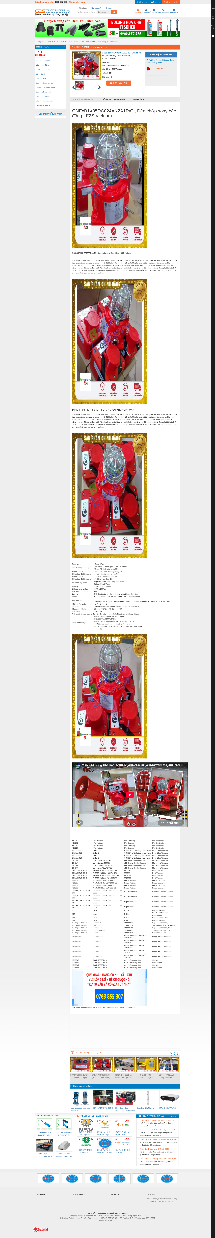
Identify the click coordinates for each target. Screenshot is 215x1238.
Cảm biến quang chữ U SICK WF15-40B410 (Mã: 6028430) (64, 1134)
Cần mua (146, 13)
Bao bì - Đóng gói (43, 60)
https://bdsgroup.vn (104, 1224)
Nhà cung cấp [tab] (96, 8)
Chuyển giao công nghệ (45, 87)
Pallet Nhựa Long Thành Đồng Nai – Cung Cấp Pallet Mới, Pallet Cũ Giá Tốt (44, 1155)
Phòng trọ (91, 1224)
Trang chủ (41, 42)
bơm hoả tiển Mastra (145, 1108)
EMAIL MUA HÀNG (119, 83)
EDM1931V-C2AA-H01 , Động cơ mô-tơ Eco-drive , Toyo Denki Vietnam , (167, 1076)
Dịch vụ (154, 13)
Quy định (213, 17)
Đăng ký (156, 2)
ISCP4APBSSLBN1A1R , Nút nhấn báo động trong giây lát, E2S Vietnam (79, 1076)
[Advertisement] (125, 1031)
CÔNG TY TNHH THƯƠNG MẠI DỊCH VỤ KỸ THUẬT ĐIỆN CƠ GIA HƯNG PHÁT (85, 1151)
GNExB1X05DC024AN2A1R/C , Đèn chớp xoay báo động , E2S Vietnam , (90, 42)
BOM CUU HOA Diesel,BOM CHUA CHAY (125, 1109)
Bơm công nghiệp (43, 69)
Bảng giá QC (213, 27)
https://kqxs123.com (120, 1224)
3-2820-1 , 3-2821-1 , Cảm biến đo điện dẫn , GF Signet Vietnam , (123, 1076)
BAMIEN (41, 1194)
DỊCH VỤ (150, 1194)
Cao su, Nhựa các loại (44, 83)
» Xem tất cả (172, 1116)
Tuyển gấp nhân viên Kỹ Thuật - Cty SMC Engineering (159, 1139)
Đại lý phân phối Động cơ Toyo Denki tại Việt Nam (160, 61)
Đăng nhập (143, 2)
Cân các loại (41, 78)
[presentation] (171, 1054)
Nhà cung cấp (163, 13)
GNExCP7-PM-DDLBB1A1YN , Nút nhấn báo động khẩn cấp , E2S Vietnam (145, 1076)
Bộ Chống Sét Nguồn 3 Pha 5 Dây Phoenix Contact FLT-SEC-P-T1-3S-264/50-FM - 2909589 (64, 1155)
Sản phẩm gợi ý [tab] (140, 99)
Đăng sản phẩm (172, 2)
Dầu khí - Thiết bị (43, 96)
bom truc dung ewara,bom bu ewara (81, 1109)
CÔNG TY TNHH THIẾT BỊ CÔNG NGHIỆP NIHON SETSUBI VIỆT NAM (85, 1133)
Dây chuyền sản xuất (44, 101)
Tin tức (213, 8)
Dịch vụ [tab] (109, 8)
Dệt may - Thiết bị (43, 105)
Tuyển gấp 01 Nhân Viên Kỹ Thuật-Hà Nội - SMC (157, 1120)
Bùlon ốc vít (40, 74)
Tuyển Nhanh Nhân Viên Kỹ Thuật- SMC (154, 1149)
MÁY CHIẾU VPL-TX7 (168, 1108)
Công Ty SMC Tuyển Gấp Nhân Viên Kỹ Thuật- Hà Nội (159, 1159)
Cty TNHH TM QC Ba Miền (122, 1151)
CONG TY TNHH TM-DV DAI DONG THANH (104, 1151)
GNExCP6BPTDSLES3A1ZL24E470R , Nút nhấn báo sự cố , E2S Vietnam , (101, 1076)
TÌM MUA (114, 1194)
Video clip (174, 13)
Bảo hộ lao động (42, 65)
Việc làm (137, 13)
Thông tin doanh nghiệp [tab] (113, 99)
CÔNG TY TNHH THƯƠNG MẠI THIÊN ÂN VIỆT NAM (103, 1133)
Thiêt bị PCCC (52, 42)
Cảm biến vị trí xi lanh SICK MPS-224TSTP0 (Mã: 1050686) (44, 1134)
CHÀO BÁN (79, 1194)
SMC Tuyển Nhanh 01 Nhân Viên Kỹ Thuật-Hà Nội (158, 1130)
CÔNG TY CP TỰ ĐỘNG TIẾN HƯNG (122, 1133)
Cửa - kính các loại (43, 92)
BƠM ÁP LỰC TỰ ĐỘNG (103, 1108)
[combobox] (110, 12)
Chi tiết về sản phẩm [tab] (83, 99)
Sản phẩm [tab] (83, 8)
